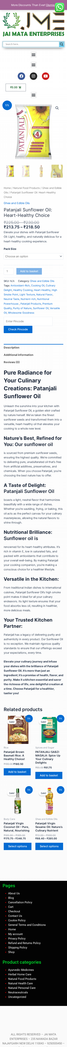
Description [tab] (11, 347)
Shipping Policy (17, 947)
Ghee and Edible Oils (17, 203)
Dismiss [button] (51, 5)
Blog (11, 898)
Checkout (14, 911)
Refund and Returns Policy (24, 943)
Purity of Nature (22, 308)
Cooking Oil (37, 285)
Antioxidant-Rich (20, 285)
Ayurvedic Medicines (21, 969)
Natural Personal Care (22, 988)
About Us (14, 893)
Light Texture (27, 294)
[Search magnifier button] (61, 44)
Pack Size (10, 249)
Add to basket (29, 271)
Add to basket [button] (17, 772)
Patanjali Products (30, 303)
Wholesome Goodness (21, 312)
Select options (17, 846)
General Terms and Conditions (27, 925)
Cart (10, 907)
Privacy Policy (16, 938)
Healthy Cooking (23, 289)
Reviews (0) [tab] (12, 362)
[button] (34, 55)
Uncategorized (17, 997)
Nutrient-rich (28, 298)
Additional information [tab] (18, 355)
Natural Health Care (20, 983)
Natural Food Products (26, 187)
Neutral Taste (11, 298)
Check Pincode (18, 329)
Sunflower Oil (41, 308)
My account (15, 934)
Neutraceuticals (18, 992)
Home (7, 187)
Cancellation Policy (20, 902)
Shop (11, 952)
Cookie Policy (16, 920)
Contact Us (15, 916)
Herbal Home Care (19, 974)
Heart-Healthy (42, 289)
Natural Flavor (44, 294)
